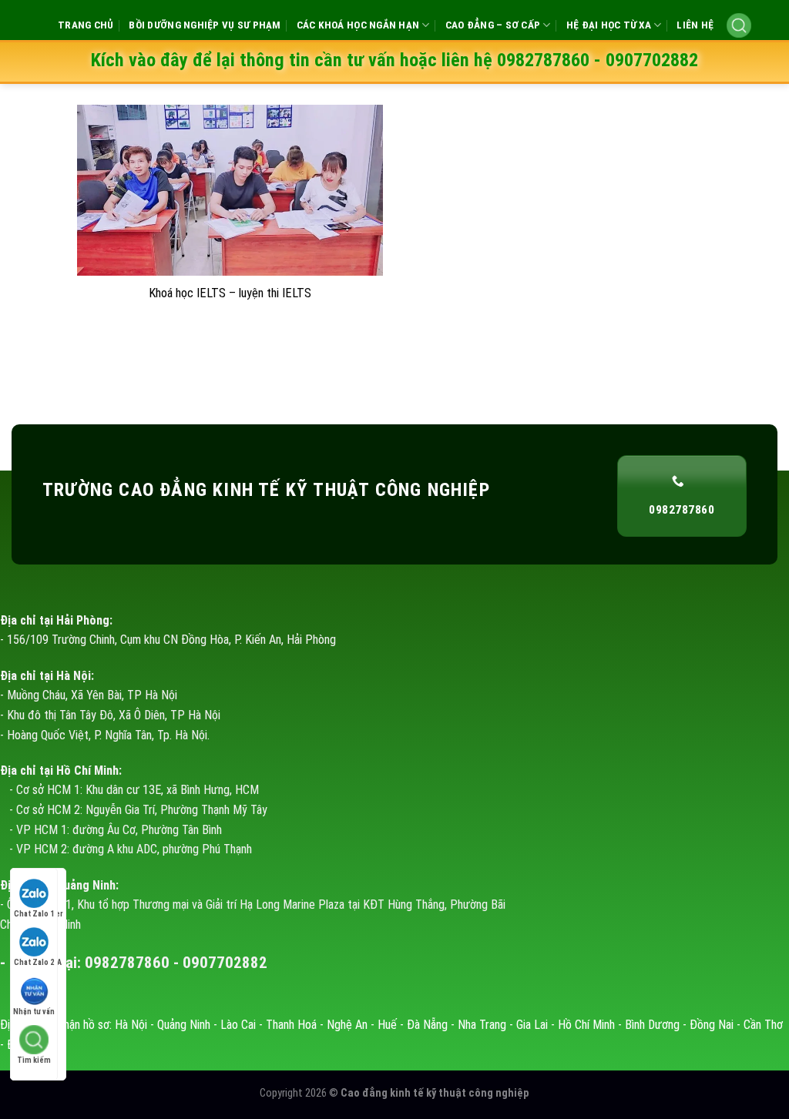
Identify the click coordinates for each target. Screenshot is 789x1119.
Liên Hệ (695, 25)
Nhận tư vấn (34, 1011)
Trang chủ (85, 25)
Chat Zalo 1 (34, 914)
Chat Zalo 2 (34, 962)
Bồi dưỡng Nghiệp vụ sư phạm (204, 25)
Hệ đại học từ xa (608, 25)
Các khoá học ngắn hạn (358, 25)
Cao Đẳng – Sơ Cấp (493, 25)
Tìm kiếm (34, 1060)
